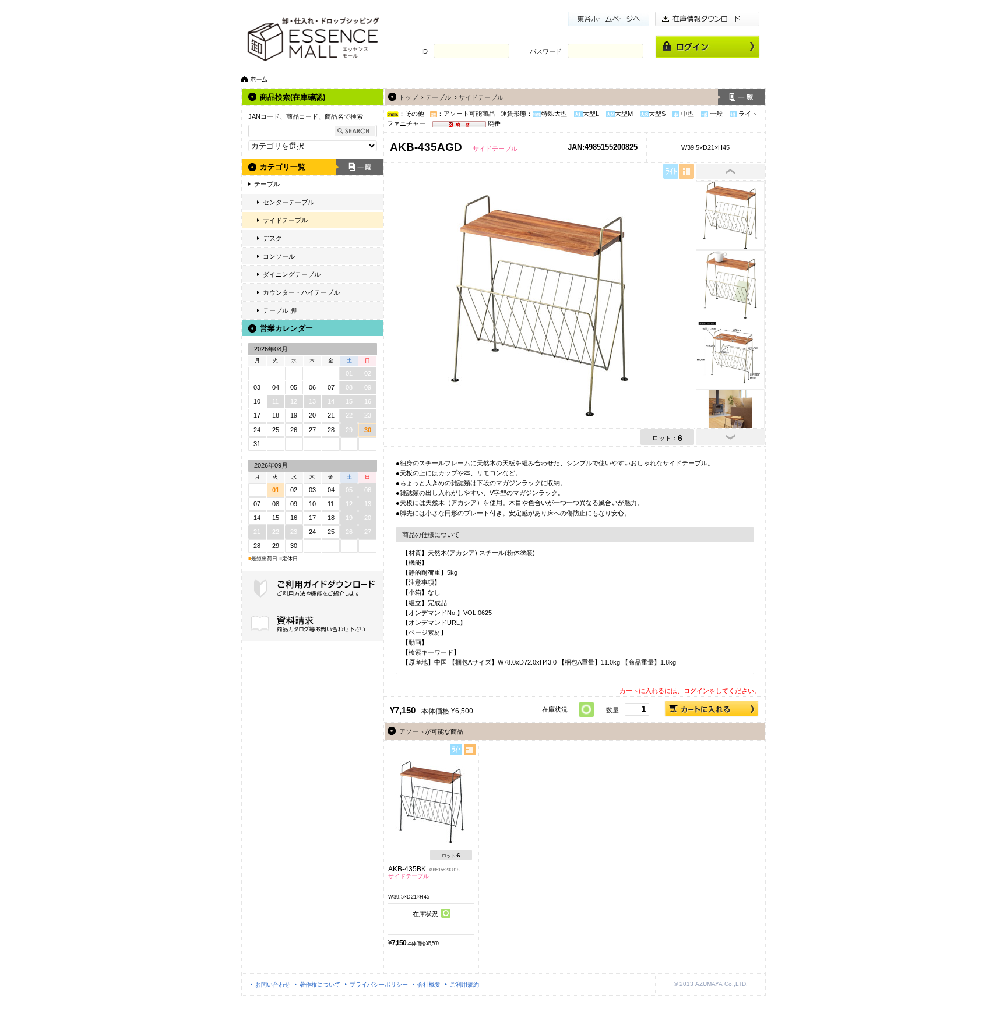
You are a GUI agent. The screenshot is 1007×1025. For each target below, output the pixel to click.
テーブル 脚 (280, 310)
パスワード (546, 51)
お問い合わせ (272, 984)
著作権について (320, 984)
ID (424, 51)
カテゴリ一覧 (282, 166)
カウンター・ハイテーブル (301, 292)
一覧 (359, 167)
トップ (408, 97)
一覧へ (741, 97)
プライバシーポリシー (379, 984)
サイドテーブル (285, 220)
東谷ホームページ (608, 19)
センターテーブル (288, 202)
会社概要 (429, 984)
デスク (272, 238)
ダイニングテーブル (292, 274)
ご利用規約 (464, 984)
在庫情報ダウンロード (707, 19)
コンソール (279, 256)
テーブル (267, 184)
